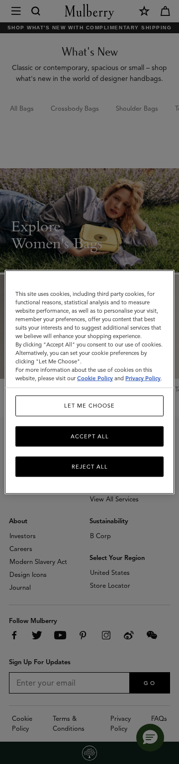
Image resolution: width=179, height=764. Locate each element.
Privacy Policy (143, 378)
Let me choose (89, 405)
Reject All (90, 466)
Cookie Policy (95, 378)
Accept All (90, 435)
